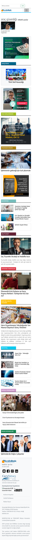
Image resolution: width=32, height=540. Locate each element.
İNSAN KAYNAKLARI (7, 431)
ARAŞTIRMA (5, 63)
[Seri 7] (25, 142)
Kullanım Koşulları (8, 494)
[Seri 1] (7, 142)
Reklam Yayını (7, 501)
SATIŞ (3, 390)
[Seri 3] (13, 142)
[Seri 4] (16, 142)
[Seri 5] (19, 142)
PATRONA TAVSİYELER (8, 269)
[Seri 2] (10, 142)
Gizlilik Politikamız (8, 498)
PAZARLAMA (10, 390)
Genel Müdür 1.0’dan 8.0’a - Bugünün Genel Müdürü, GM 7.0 (15, 135)
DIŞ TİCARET (5, 234)
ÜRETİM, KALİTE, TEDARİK (7, 302)
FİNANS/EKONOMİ (7, 148)
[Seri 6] (22, 142)
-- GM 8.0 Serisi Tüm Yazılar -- (16, 140)
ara (23, 6)
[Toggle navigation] (26, 10)
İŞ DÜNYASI (5, 201)
